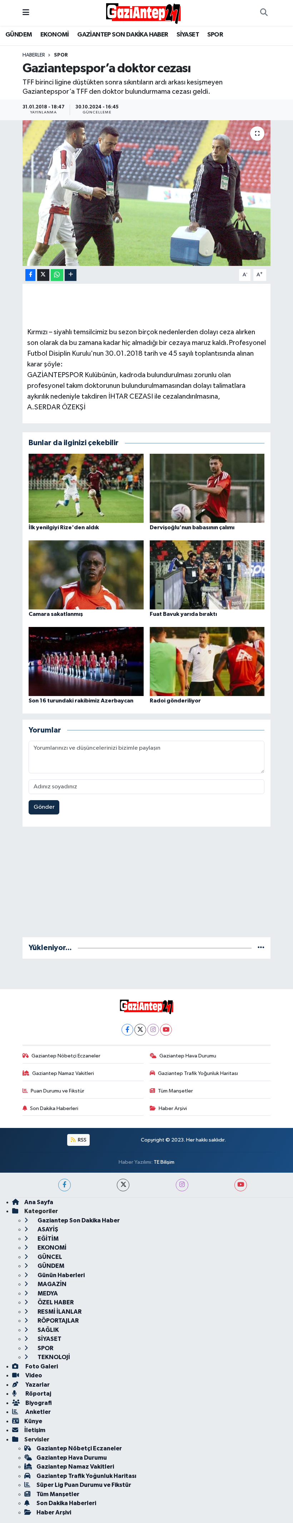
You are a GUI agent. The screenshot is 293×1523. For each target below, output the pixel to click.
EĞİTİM (47, 1239)
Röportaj (37, 1394)
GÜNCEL (49, 1257)
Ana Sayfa (38, 1202)
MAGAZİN (51, 1284)
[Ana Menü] (26, 13)
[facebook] (64, 1185)
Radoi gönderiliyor (175, 701)
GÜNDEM (18, 34)
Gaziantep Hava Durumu (187, 1056)
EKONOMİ (54, 34)
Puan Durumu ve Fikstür (57, 1091)
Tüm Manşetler (175, 1091)
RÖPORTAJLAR (57, 1321)
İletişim (34, 1430)
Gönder (44, 807)
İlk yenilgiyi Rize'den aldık (64, 527)
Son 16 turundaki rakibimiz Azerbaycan (81, 701)
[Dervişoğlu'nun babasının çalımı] (207, 488)
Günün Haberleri (60, 1275)
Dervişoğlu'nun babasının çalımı (192, 527)
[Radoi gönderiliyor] (207, 661)
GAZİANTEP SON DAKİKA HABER (122, 34)
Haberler (34, 55)
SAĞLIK (47, 1330)
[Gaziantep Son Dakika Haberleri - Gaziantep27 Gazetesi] (143, 13)
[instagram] (182, 1185)
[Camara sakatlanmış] (86, 574)
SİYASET (188, 34)
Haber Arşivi (173, 1108)
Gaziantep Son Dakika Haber (78, 1220)
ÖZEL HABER (55, 1302)
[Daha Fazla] (70, 275)
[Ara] (263, 13)
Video (33, 1375)
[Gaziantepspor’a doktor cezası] (147, 193)
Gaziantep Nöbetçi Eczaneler (65, 1056)
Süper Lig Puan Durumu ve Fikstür (83, 1485)
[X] (140, 1030)
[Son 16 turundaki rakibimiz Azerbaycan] (86, 661)
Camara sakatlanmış (56, 614)
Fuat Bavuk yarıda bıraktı (183, 614)
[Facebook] (127, 1030)
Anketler (37, 1412)
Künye (33, 1421)
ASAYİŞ (47, 1229)
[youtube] (240, 1185)
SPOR (215, 34)
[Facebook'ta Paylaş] (30, 275)
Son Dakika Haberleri (54, 1108)
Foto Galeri (41, 1366)
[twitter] (123, 1185)
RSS (81, 1140)
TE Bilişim (164, 1162)
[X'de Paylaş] (43, 275)
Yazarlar (37, 1385)
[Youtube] (166, 1030)
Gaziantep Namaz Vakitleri (63, 1073)
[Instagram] (153, 1030)
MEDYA (47, 1293)
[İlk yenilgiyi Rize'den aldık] (86, 488)
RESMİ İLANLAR (58, 1312)
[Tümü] (261, 948)
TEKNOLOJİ (53, 1357)
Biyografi (38, 1403)
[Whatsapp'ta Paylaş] (57, 275)
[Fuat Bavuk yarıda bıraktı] (207, 574)
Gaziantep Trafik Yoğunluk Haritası (198, 1073)
